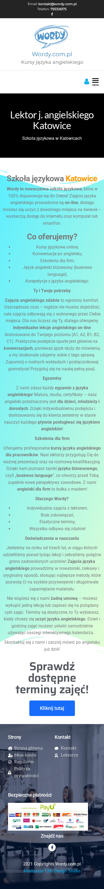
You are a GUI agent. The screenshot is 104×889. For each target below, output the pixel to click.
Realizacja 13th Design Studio (52, 870)
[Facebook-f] (52, 847)
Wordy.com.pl (52, 54)
